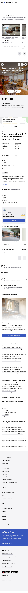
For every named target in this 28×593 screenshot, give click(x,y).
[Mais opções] (25, 64)
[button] (14, 266)
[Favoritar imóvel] (22, 64)
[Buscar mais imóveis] (2, 64)
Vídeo (19, 91)
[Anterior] (19, 54)
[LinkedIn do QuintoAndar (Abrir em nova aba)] (11, 550)
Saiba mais (14, 220)
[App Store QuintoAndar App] (14, 572)
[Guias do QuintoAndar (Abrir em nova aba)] (8, 550)
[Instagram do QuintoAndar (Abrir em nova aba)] (6, 550)
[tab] (6, 189)
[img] (11, 30)
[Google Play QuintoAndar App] (6, 572)
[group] (11, 36)
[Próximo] (24, 54)
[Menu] (2, 2)
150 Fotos (11, 91)
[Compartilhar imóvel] (19, 64)
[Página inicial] (10, 2)
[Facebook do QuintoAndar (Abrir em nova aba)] (3, 550)
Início (3, 126)
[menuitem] (4, 127)
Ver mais (5, 184)
